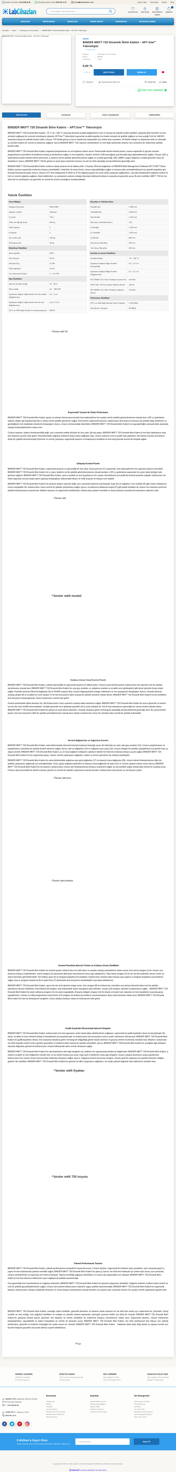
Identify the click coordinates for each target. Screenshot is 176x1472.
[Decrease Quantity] (84, 72)
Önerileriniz (154, 115)
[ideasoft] (74, 1470)
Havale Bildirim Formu (98, 1401)
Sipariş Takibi (95, 1407)
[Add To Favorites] (163, 72)
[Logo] (19, 11)
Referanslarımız (51, 1417)
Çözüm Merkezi (51, 1409)
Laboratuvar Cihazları (142, 1401)
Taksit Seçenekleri (110, 115)
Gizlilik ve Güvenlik (96, 1409)
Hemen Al (141, 72)
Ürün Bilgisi (21, 115)
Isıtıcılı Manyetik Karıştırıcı (143, 1414)
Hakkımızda (50, 1401)
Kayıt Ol (146, 1441)
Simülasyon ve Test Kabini (106, 54)
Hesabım (49, 1407)
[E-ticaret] (87, 1470)
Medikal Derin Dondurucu (143, 1412)
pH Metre (137, 1407)
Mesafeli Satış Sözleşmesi (55, 1414)
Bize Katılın (154, 2)
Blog (172, 2)
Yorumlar (65, 115)
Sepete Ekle (109, 72)
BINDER (100, 57)
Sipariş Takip (142, 2)
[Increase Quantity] (89, 72)
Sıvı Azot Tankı (139, 1409)
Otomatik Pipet (139, 1404)
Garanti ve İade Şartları (98, 1412)
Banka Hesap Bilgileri (98, 1404)
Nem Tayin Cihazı (140, 1417)
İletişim (164, 2)
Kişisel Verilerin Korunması (55, 1412)
